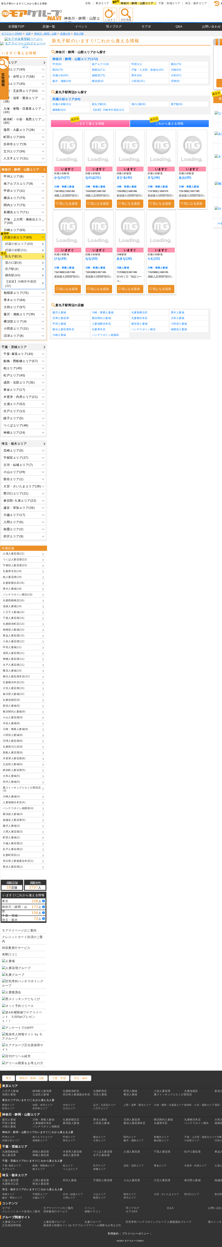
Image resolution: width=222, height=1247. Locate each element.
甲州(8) (57, 64)
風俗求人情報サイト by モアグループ (66, 1225)
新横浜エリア (161, 1137)
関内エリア (130, 1137)
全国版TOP (16, 26)
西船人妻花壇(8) (13, 752)
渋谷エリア (69, 1105)
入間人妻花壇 (41, 1180)
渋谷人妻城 (100, 1094)
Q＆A (170, 1208)
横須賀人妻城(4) (13, 814)
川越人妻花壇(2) (13, 843)
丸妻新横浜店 (139, 312)
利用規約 (113, 1233)
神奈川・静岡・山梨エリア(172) (75, 59)
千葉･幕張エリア (11, 1165)
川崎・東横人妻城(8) (15, 729)
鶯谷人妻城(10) (12, 670)
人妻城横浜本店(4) (14, 802)
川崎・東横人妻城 (64, 186)
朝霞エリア (99, 1197)
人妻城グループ (11, 1221)
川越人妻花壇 (10, 1180)
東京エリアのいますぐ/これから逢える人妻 (28, 1100)
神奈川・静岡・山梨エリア (137, 3)
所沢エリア (130, 1197)
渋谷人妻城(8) (11, 723)
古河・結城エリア (73, 1194)
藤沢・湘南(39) (61, 81)
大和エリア (99, 1140)
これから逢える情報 (169, 123)
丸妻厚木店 (99, 329)
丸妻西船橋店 (10, 1151)
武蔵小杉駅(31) (16, 250)
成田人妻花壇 (71, 1155)
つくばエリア (70, 1169)
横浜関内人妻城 (101, 318)
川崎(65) (176, 69)
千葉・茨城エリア (169, 3)
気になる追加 (68, 203)
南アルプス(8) (100, 64)
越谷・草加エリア (12, 1197)
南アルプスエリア (42, 1137)
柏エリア (68, 1165)
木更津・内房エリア (195, 1165)
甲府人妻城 (59, 323)
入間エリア (69, 1197)
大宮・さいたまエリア (166, 1194)
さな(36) (154, 177)
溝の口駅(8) (13, 262)
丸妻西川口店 (10, 1183)
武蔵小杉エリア (11, 1140)
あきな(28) (124, 258)
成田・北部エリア (134, 1165)
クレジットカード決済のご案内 (22, 939)
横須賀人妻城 (139, 323)
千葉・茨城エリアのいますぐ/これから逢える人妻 (32, 1160)
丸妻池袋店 (191, 1091)
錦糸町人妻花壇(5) (14, 770)
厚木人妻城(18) (12, 588)
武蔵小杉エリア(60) (19, 243)
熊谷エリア (130, 1194)
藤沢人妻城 (59, 312)
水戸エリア (8, 1169)
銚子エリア (39, 1169)
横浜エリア (99, 1137)
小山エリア (99, 1194)
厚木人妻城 (177, 312)
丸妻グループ (93, 1221)
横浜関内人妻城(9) (14, 711)
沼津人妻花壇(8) (13, 740)
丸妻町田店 (100, 1091)
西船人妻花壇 (41, 1151)
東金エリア (160, 1165)
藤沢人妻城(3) (11, 825)
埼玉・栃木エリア (196, 3)
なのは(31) (93, 177)
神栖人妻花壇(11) (13, 658)
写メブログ (114, 26)
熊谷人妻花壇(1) (13, 866)
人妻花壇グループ (54, 1221)
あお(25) (185, 177)
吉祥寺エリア (40, 1108)
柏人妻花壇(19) (12, 577)
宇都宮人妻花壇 (102, 1180)
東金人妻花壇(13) (13, 635)
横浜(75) (176, 64)
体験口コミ (10, 954)
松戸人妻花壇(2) (13, 849)
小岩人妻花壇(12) (13, 641)
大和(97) (176, 75)
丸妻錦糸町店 (71, 1091)
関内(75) (57, 69)
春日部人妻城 (192, 1180)
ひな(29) (60, 258)
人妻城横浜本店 (101, 323)
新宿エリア (8, 1105)
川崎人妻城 (123, 267)
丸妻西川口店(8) (13, 746)
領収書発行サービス (16, 947)
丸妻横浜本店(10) (13, 682)
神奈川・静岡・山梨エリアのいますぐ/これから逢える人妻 (37, 1132)
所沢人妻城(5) (11, 781)
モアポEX (132, 1211)
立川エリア (69, 1108)
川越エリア (39, 1197)
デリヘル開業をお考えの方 (105, 1225)
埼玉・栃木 (81, 1078)
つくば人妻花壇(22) (15, 559)
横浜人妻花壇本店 (63, 329)
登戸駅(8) (12, 269)
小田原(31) (138, 81)
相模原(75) (98, 75)
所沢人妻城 (70, 1180)
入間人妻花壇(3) (13, 831)
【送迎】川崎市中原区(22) (20, 284)
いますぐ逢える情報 (90, 123)
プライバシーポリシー (135, 1233)
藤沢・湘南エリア (134, 1140)
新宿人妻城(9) (11, 705)
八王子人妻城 (10, 1091)
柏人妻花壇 (9, 1155)
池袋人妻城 (9, 1094)
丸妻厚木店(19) (12, 571)
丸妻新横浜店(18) (13, 582)
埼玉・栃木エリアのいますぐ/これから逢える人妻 (32, 1189)
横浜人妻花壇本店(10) (16, 676)
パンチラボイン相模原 (105, 335)
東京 (8, 1078)
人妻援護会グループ (179, 1221)
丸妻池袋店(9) (11, 699)
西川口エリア (191, 1194)
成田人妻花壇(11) (13, 653)
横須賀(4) (98, 81)
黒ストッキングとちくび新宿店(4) (22, 789)
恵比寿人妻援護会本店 (76, 1094)
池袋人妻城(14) (12, 606)
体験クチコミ (93, 1211)
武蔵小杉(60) (60, 75)
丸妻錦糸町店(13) (13, 623)
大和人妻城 (177, 318)
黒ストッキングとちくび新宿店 (173, 1094)
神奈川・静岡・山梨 (32, 1078)
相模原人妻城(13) (13, 629)
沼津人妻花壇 (60, 318)
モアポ (146, 26)
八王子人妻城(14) (13, 612)
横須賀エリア (161, 1140)
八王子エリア (100, 1108)
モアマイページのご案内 (19, 930)
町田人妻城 (130, 1091)
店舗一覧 (48, 26)
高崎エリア (8, 1194)
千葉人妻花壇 (162, 1151)
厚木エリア (69, 1140)
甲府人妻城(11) (12, 647)
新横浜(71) (98, 69)
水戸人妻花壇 (101, 1155)
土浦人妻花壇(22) (13, 553)
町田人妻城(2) (11, 837)
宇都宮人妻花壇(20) (15, 565)
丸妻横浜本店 (139, 318)
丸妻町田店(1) (11, 855)
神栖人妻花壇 (41, 1155)
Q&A (179, 26)
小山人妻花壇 (132, 1180)
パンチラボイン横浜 (143, 329)
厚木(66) (136, 75)
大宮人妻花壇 (162, 1180)
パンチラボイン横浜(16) (18, 594)
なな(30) (91, 258)
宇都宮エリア (40, 1194)
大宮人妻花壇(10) (13, 688)
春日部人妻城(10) (13, 694)
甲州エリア (8, 1137)
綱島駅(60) (13, 275)
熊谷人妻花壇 (41, 1183)
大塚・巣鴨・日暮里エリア (169, 1105)
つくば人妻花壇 (102, 1151)
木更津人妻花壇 (72, 1151)
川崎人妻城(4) (11, 796)
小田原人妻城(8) (13, 734)
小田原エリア (191, 1140)
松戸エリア (99, 1165)
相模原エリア (40, 1140)
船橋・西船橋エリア (44, 1165)
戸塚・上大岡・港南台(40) (147, 69)
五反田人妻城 (41, 1094)
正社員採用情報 (11, 1225)
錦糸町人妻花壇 (42, 1091)
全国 (88, 3)
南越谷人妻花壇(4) (14, 819)
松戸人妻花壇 (192, 1151)
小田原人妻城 (179, 323)
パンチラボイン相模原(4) (18, 808)
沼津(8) (175, 81)
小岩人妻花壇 (162, 1091)
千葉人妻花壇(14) (13, 617)
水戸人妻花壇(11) (13, 664)
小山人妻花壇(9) (13, 717)
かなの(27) (62, 177)
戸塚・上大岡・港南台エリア (200, 1137)
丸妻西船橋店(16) (13, 600)
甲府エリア (69, 1137)
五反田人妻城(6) (13, 764)
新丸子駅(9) (13, 256)
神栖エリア (99, 1169)
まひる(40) (124, 177)
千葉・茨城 (59, 1078)
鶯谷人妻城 (130, 1094)
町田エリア (8, 1108)
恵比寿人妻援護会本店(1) (18, 860)
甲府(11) (136, 64)
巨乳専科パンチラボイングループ (146, 1221)
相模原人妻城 (179, 329)
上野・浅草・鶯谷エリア (137, 1105)
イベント (81, 26)
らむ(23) (154, 258)
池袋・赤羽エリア (42, 1105)
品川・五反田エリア (104, 1105)
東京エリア (102, 3)
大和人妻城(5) (11, 775)
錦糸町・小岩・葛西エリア (199, 1105)
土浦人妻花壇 (132, 1151)
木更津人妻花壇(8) (14, 758)
